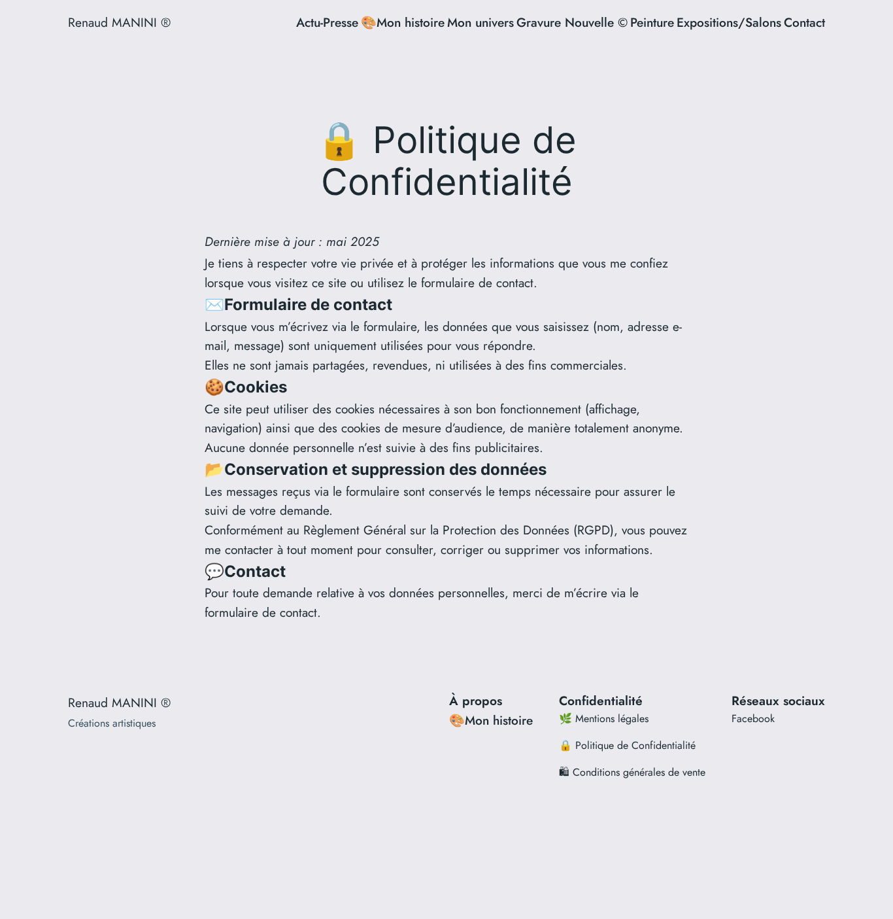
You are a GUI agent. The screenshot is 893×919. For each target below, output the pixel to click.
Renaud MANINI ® (119, 22)
